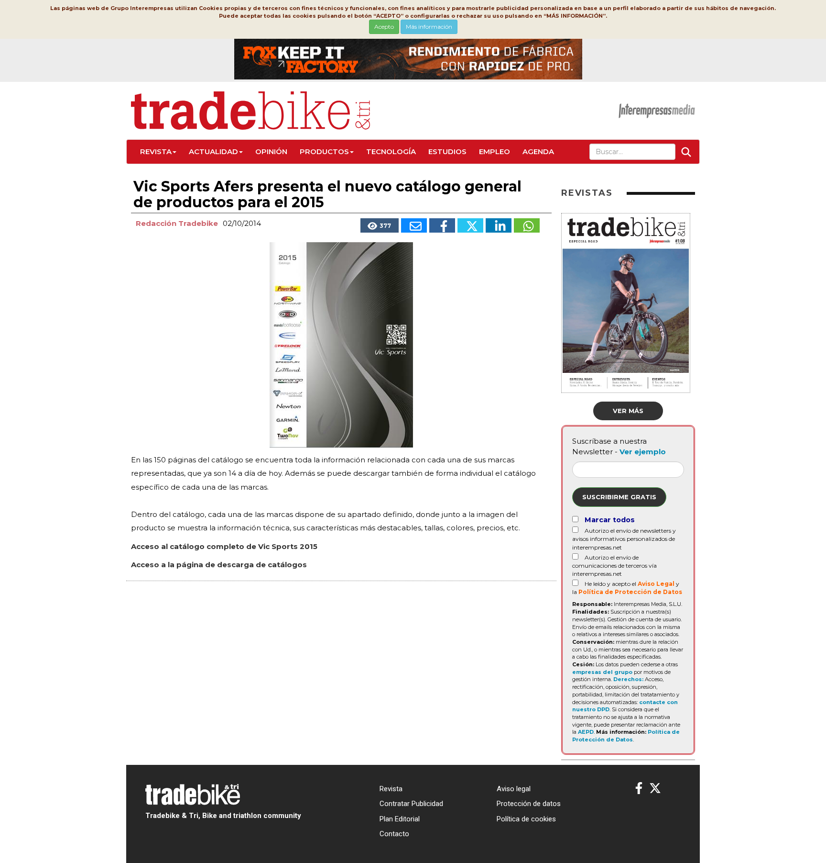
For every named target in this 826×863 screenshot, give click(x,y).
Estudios (447, 151)
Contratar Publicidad (411, 803)
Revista (156, 151)
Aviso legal (514, 789)
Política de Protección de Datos (630, 591)
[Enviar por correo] (414, 225)
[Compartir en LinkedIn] (498, 225)
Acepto (384, 26)
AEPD (586, 732)
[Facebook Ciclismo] (639, 788)
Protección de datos (529, 803)
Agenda (538, 151)
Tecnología (391, 151)
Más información (429, 26)
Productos (324, 151)
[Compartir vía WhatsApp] (527, 225)
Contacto (394, 833)
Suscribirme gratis (619, 497)
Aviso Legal (656, 583)
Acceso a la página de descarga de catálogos (219, 564)
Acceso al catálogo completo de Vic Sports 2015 (224, 546)
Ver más (628, 411)
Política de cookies (526, 819)
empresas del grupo (602, 672)
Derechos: (628, 679)
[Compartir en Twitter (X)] (470, 225)
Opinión (271, 151)
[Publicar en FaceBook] (442, 225)
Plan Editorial (400, 819)
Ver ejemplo (643, 451)
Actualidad (213, 151)
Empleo (494, 151)
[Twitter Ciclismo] (655, 788)
